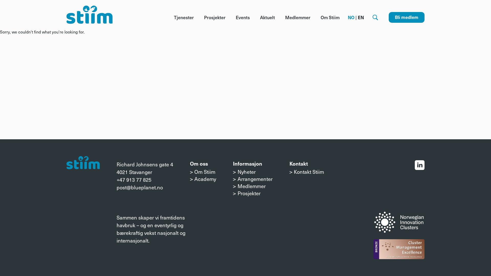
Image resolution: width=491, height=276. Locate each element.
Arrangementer (255, 178)
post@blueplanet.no (140, 187)
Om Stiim (330, 17)
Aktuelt (267, 17)
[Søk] (375, 17)
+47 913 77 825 (134, 179)
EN (361, 17)
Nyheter (247, 171)
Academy (205, 178)
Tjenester (184, 17)
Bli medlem (406, 17)
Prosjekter (215, 17)
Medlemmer (297, 17)
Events (243, 17)
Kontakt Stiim (309, 171)
